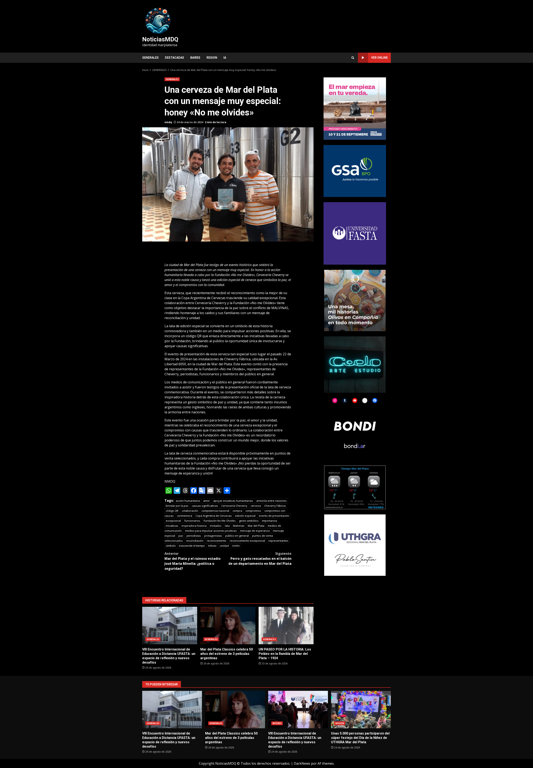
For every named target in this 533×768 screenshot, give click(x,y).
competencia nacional (215, 511)
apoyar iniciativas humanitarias (233, 501)
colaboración (190, 511)
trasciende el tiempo (192, 546)
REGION (212, 57)
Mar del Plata (256, 526)
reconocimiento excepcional (247, 541)
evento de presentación (274, 516)
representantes (278, 541)
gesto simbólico (249, 521)
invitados (216, 526)
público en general (237, 536)
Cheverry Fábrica (275, 506)
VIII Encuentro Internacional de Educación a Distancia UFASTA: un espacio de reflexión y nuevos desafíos (169, 625)
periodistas (194, 536)
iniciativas (172, 526)
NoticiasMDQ (160, 39)
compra (237, 511)
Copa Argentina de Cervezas (214, 516)
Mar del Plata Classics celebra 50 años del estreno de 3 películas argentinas (227, 625)
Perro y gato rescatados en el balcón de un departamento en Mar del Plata (259, 558)
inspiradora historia (194, 526)
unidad (224, 546)
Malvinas (238, 526)
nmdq (168, 122)
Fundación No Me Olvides (220, 521)
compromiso (253, 511)
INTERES (277, 723)
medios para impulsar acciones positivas (211, 531)
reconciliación (194, 541)
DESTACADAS (174, 57)
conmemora (184, 516)
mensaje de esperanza (255, 531)
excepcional (173, 521)
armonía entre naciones (271, 501)
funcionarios (192, 521)
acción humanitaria (188, 501)
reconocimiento (216, 541)
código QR (172, 511)
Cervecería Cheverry (234, 506)
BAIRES (195, 57)
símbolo (171, 546)
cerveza (256, 506)
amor (206, 501)
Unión (236, 546)
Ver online (379, 57)
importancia (269, 521)
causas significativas (205, 506)
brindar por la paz (177, 506)
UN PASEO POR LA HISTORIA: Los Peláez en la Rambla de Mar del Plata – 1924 (286, 625)
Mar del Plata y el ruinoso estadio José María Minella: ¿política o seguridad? (192, 561)
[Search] (352, 58)
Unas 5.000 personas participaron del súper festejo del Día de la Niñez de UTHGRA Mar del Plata (361, 709)
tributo (212, 546)
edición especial (245, 516)
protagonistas (213, 536)
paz (180, 536)
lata (227, 526)
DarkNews (302, 763)
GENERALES (150, 57)
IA (224, 57)
